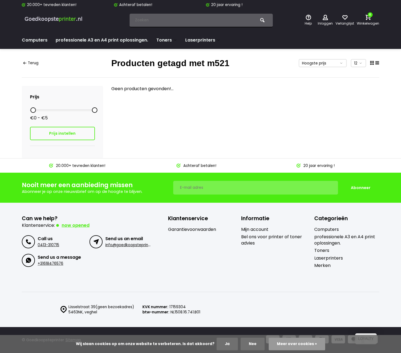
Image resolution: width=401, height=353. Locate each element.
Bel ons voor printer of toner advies (271, 240)
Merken (322, 266)
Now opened (75, 225)
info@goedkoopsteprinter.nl (131, 245)
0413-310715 (48, 245)
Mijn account (254, 229)
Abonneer (360, 187)
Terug (33, 63)
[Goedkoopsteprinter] (54, 20)
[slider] (33, 110)
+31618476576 (50, 263)
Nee (252, 343)
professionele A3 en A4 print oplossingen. (102, 40)
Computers (34, 40)
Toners (164, 40)
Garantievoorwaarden (192, 229)
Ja (227, 343)
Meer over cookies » (297, 343)
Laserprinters (200, 40)
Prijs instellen (62, 133)
